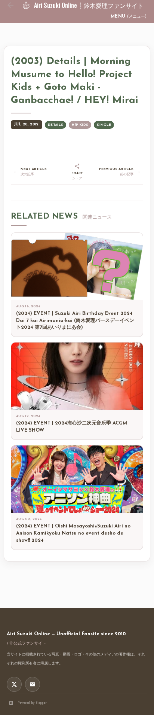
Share (77, 175)
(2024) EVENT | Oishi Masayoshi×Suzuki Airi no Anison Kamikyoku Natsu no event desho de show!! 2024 (73, 533)
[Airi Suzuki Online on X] (14, 684)
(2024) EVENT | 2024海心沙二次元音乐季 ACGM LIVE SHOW (71, 427)
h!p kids (80, 125)
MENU (129, 16)
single (104, 125)
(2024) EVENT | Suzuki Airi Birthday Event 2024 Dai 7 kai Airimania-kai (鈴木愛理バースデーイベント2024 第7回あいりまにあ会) (75, 320)
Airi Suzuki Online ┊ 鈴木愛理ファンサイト (89, 5)
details (56, 125)
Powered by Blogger (32, 703)
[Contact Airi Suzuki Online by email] (32, 684)
